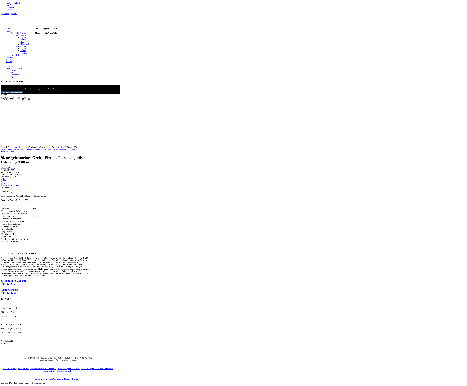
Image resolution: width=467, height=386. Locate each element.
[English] (13, 14)
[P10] (3, 183)
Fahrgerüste (10, 57)
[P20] (3, 181)
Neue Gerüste (16, 55)
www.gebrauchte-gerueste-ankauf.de (67, 379)
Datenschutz (10, 10)
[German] (5, 14)
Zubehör (9, 62)
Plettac (23, 40)
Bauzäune (9, 64)
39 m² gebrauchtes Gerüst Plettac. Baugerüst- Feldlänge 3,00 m (56, 149)
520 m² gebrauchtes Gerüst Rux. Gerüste (16, 149)
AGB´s (8, 5)
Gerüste (9, 31)
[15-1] (3, 179)
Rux (22, 42)
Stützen (9, 59)
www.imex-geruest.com (44, 379)
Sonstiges (9, 66)
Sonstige (23, 53)
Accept (20, 92)
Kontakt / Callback (13, 3)
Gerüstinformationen (14, 68)
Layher (23, 37)
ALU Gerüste (21, 46)
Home (8, 29)
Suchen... (4, 95)
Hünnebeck (24, 44)
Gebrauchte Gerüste (18, 33)
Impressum (10, 7)
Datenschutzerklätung (9, 92)
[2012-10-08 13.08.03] (10, 185)
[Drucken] (11, 168)
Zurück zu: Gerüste (8, 151)
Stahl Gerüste (21, 35)
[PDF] (4, 168)
